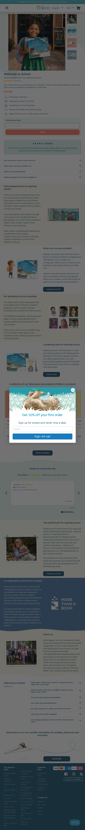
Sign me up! (43, 436)
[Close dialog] (73, 390)
